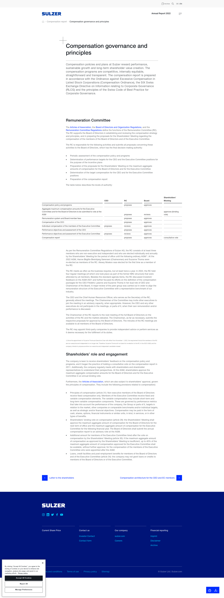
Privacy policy (23, 573)
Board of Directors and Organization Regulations (118, 127)
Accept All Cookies (24, 578)
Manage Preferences (23, 590)
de (177, 4)
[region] (24, 578)
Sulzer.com (177, 571)
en (181, 4)
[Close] (42, 563)
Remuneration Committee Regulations (84, 130)
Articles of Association (80, 127)
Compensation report (57, 21)
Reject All (24, 584)
